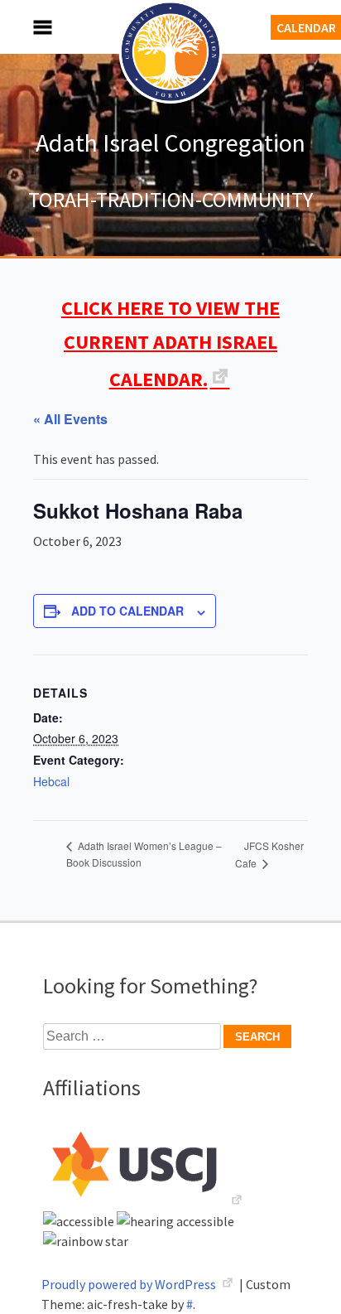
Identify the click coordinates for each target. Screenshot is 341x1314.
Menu (25, 27)
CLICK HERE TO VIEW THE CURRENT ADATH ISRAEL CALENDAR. (170, 343)
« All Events (70, 418)
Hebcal (51, 781)
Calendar (306, 27)
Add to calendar (127, 610)
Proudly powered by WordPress (130, 1284)
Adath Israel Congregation (170, 142)
